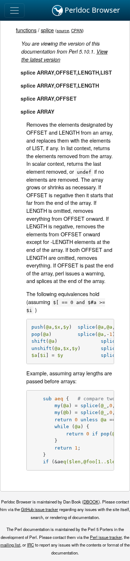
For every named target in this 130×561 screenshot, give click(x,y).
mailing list (10, 545)
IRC (30, 545)
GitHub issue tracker (39, 509)
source (63, 30)
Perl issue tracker (106, 537)
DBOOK (91, 502)
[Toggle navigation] (14, 10)
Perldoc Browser (91, 10)
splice (47, 30)
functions (26, 30)
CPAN (76, 30)
